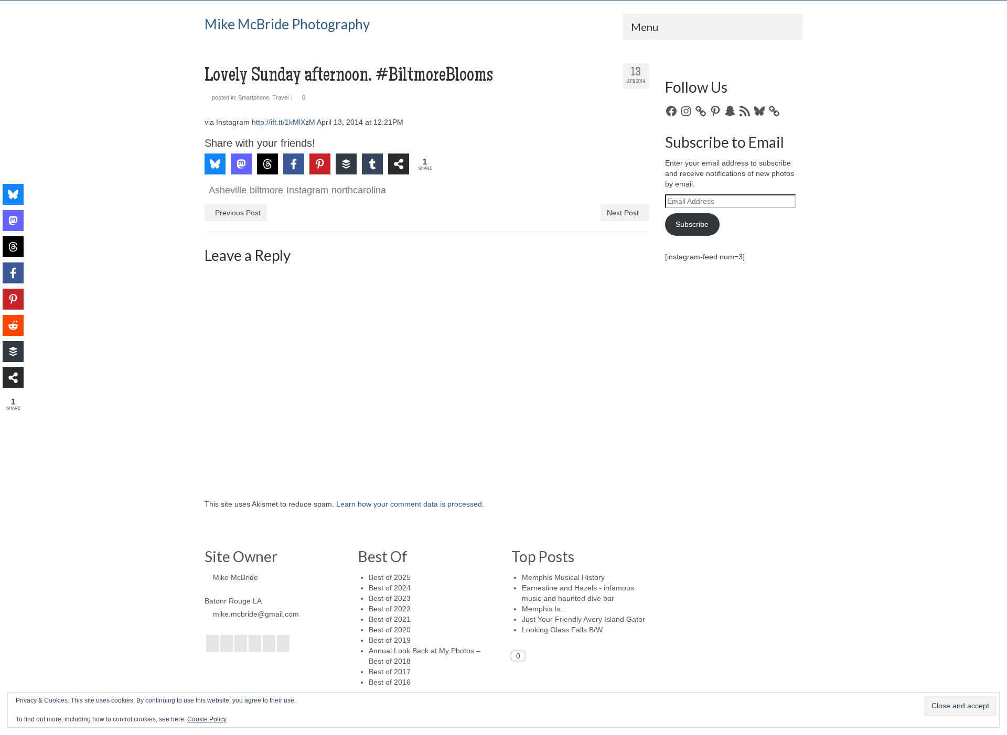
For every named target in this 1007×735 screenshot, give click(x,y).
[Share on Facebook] (293, 163)
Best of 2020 (390, 630)
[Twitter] (226, 643)
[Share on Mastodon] (241, 163)
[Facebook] (212, 643)
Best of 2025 (390, 577)
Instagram (307, 190)
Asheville (228, 190)
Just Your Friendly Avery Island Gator (583, 619)
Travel (280, 97)
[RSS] (283, 643)
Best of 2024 (390, 588)
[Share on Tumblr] (372, 163)
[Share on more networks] (398, 163)
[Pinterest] (269, 643)
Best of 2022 (390, 609)
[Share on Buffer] (346, 163)
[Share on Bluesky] (215, 163)
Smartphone (253, 97)
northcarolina (358, 190)
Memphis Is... (544, 609)
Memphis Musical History (563, 577)
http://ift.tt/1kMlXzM (283, 122)
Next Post (623, 213)
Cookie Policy (207, 719)
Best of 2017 (390, 671)
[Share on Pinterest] (319, 163)
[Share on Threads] (267, 163)
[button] (227, 123)
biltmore (266, 190)
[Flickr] (255, 643)
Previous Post (238, 213)
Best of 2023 (390, 598)
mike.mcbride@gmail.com (256, 614)
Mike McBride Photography (287, 24)
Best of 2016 (390, 682)
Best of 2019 (390, 640)
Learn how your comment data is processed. (410, 504)
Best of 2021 (390, 619)
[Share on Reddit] (13, 325)
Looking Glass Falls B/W (562, 630)
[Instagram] (240, 643)
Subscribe (692, 224)
